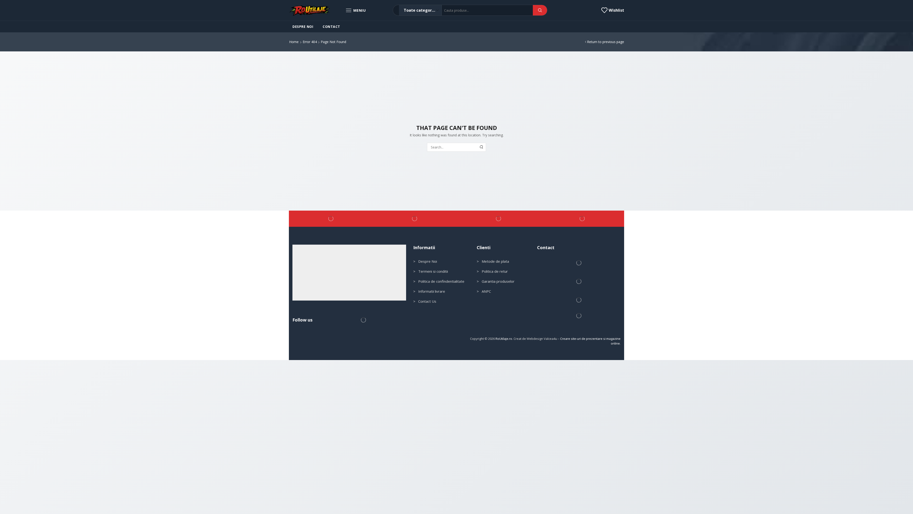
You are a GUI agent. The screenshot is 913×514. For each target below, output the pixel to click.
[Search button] (540, 10)
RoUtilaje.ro (503, 338)
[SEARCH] (481, 147)
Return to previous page (605, 42)
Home (294, 42)
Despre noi (302, 26)
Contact (331, 26)
